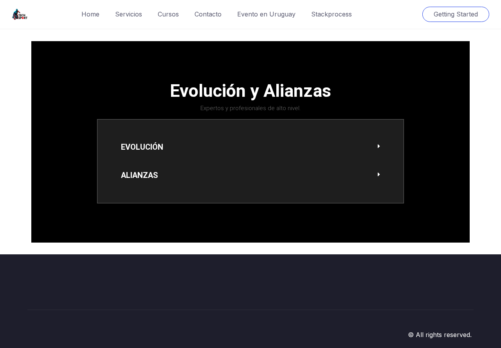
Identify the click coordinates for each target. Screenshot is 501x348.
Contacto (208, 14)
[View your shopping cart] (409, 14)
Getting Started (456, 14)
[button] (250, 147)
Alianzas (139, 175)
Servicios (128, 14)
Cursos (168, 14)
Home (90, 14)
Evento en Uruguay (266, 14)
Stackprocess (331, 14)
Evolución (142, 147)
